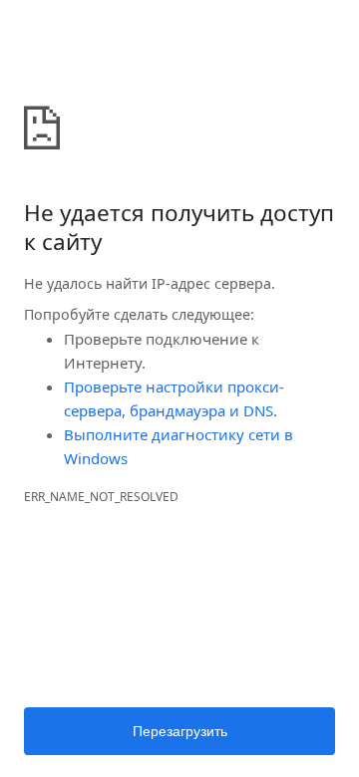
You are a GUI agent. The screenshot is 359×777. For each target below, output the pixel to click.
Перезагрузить (180, 731)
